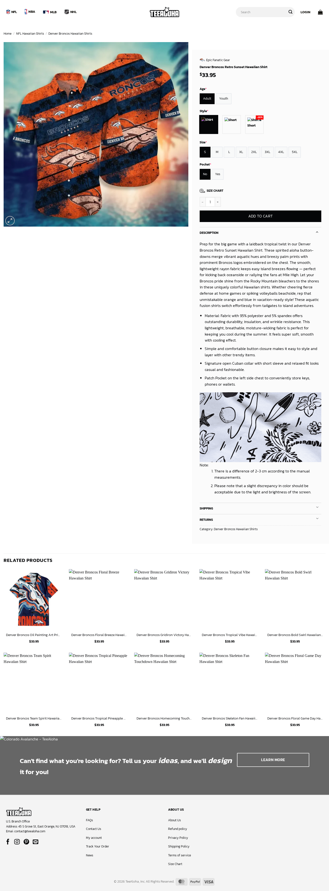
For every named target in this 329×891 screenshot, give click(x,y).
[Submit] (290, 12)
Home (8, 33)
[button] (305, 12)
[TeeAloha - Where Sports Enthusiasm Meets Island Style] (164, 12)
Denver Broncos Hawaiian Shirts (70, 33)
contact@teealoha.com (29, 831)
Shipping (206, 508)
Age (203, 89)
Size (203, 142)
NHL (73, 11)
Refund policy (177, 829)
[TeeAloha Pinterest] (26, 842)
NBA (31, 11)
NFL (14, 11)
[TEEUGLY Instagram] (17, 842)
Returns (206, 519)
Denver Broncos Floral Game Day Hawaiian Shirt (295, 718)
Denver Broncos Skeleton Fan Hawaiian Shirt (230, 718)
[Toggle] (317, 231)
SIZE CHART (215, 190)
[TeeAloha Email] (35, 842)
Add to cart (260, 216)
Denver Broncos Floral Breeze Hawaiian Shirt (99, 635)
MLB (53, 12)
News (89, 855)
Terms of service (179, 855)
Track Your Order (97, 846)
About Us (174, 820)
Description (209, 232)
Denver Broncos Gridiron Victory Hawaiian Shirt (164, 635)
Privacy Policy (178, 837)
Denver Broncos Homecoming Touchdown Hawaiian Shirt (164, 718)
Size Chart (175, 864)
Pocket (205, 164)
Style (204, 111)
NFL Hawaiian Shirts (30, 33)
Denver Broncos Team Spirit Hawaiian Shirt (34, 718)
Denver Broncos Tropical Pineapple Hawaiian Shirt (99, 718)
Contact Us (93, 829)
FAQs (89, 820)
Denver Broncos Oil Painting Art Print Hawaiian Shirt (34, 635)
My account (94, 837)
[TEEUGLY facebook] (8, 842)
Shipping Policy (179, 846)
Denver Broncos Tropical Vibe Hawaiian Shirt (230, 635)
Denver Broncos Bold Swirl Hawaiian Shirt (295, 635)
